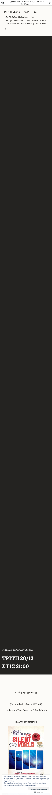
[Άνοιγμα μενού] (5, 29)
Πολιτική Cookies (30, 785)
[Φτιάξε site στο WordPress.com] (26, 2)
